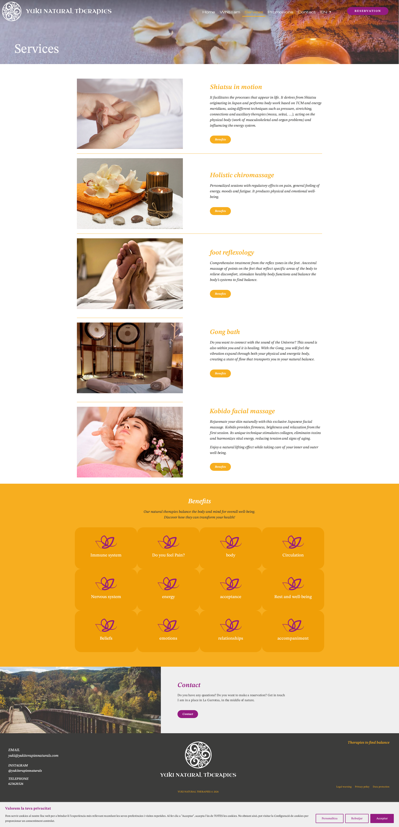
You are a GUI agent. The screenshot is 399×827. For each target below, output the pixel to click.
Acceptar (382, 818)
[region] (199, 814)
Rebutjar (357, 818)
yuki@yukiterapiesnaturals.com (33, 756)
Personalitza (329, 818)
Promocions (280, 11)
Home (208, 11)
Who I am (230, 11)
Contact (307, 11)
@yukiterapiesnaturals (25, 771)
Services (254, 11)
